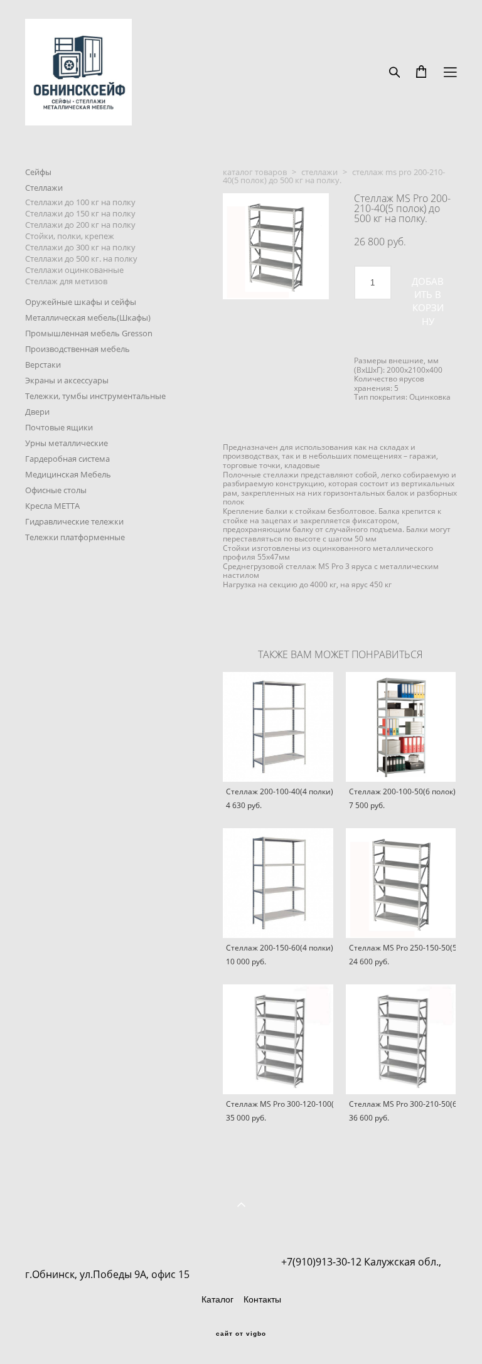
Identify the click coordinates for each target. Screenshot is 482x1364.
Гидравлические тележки (74, 521)
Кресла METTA (52, 505)
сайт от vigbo (241, 1334)
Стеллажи (44, 187)
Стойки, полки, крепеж (69, 236)
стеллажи (319, 172)
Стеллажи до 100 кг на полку (80, 202)
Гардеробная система (67, 458)
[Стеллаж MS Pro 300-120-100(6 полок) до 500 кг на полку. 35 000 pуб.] (278, 1039)
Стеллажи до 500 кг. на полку (81, 258)
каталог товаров (255, 172)
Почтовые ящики (59, 427)
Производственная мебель (77, 348)
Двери (37, 411)
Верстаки (43, 364)
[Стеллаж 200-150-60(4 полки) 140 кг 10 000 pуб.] (278, 883)
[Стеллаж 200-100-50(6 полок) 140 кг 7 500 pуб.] (401, 727)
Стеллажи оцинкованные (74, 269)
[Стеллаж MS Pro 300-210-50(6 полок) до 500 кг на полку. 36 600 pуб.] (401, 1039)
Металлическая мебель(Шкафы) (88, 317)
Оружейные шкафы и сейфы (80, 301)
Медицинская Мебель (68, 474)
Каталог (217, 1299)
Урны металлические (66, 443)
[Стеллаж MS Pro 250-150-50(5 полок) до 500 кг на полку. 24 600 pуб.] (401, 883)
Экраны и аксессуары (67, 380)
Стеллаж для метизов (66, 281)
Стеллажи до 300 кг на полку (80, 247)
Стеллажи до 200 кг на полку (80, 224)
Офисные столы (56, 490)
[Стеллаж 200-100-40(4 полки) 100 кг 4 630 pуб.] (278, 727)
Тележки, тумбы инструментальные (95, 396)
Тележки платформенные (75, 537)
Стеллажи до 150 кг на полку (80, 213)
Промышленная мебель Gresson (89, 333)
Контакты (262, 1299)
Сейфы (38, 172)
